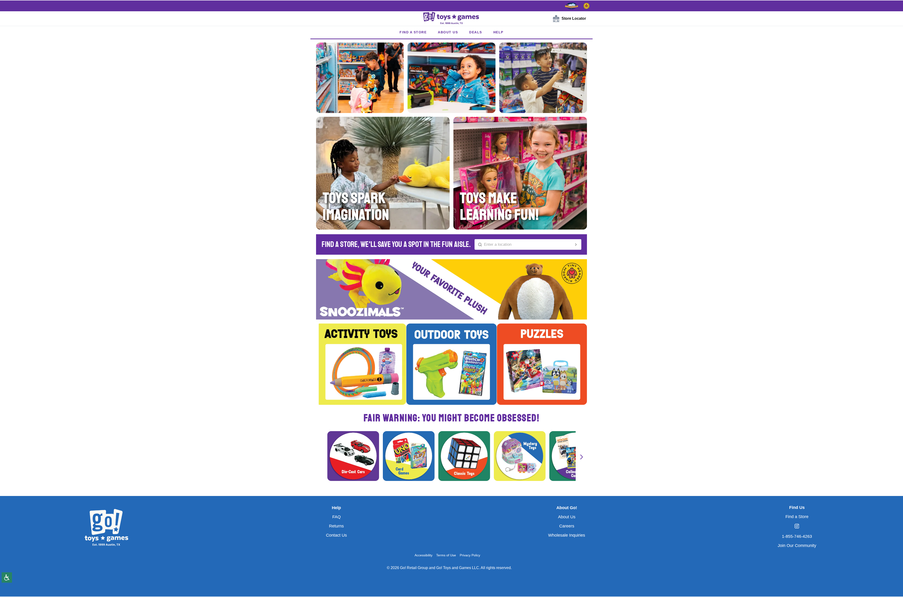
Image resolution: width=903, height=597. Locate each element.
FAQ (336, 517)
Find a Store (796, 516)
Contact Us (336, 535)
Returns (336, 526)
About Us (566, 517)
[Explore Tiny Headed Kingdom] (586, 6)
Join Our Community (797, 545)
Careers (566, 526)
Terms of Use (446, 555)
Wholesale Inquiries (566, 535)
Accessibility (423, 555)
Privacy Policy (470, 555)
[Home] (451, 18)
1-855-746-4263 (797, 536)
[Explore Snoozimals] (571, 6)
